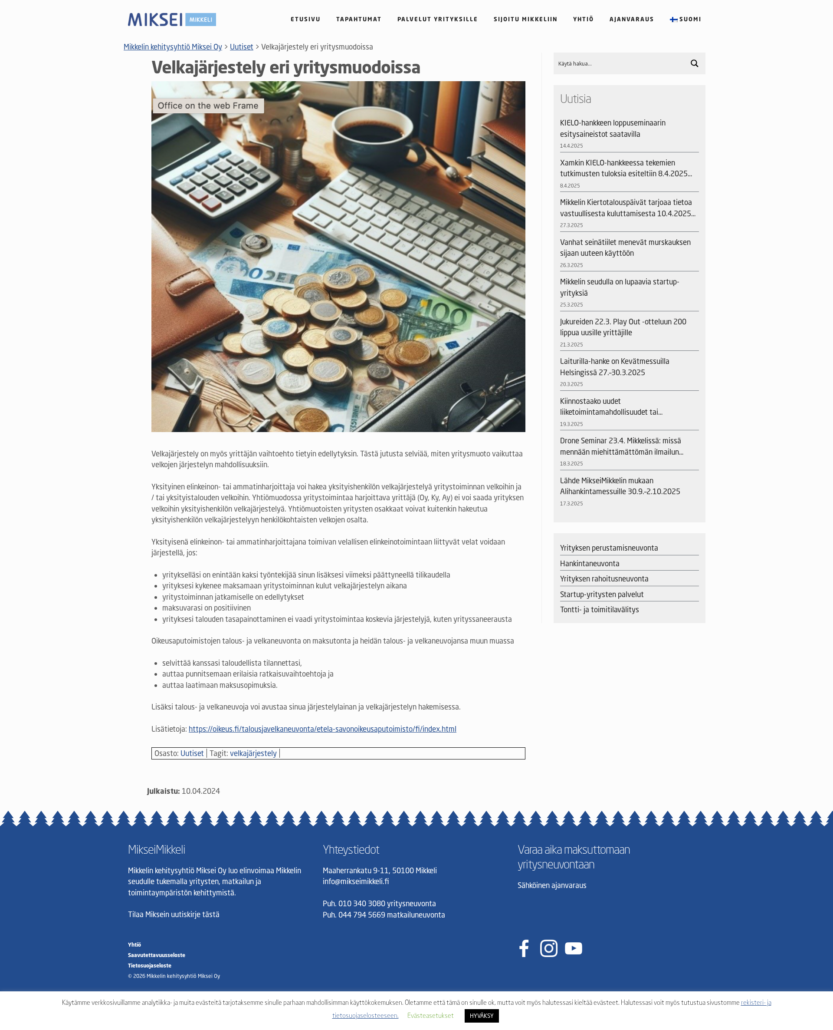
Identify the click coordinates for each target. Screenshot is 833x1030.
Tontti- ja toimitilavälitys (599, 609)
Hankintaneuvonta (590, 563)
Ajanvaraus (632, 19)
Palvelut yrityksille (437, 19)
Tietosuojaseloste (149, 965)
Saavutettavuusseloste (156, 955)
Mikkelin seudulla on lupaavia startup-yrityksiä (619, 287)
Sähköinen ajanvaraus (552, 885)
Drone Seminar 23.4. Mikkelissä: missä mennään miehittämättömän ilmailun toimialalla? (620, 446)
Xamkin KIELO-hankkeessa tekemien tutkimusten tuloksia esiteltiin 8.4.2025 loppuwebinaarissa (624, 168)
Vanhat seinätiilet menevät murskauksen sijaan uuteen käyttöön (625, 248)
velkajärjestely (253, 753)
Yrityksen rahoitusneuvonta (604, 578)
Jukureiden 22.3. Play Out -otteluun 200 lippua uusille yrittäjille (623, 327)
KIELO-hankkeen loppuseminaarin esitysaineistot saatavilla (613, 128)
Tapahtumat (359, 19)
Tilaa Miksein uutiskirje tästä (174, 914)
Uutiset (192, 753)
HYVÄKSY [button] (482, 1015)
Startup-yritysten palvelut (602, 594)
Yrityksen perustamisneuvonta (609, 547)
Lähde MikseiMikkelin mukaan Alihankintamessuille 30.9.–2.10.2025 (620, 486)
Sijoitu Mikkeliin (526, 19)
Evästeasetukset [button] (430, 1015)
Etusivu (306, 19)
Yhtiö (583, 19)
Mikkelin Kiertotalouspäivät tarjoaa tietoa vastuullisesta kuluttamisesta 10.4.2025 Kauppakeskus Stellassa (626, 208)
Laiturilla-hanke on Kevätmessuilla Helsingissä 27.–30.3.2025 (614, 367)
